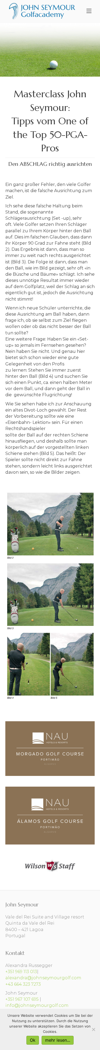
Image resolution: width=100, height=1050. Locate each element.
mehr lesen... (57, 1040)
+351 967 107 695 (22, 999)
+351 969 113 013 (21, 971)
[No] (93, 1029)
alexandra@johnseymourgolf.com (43, 977)
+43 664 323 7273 (23, 984)
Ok (32, 1040)
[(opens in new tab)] (50, 865)
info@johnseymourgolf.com (37, 1005)
